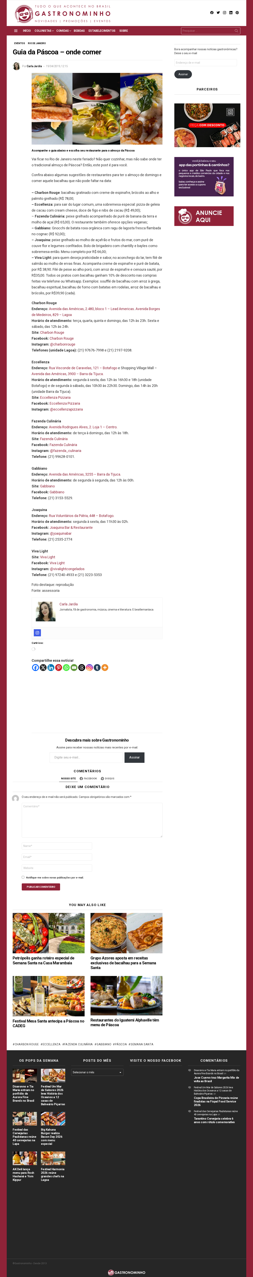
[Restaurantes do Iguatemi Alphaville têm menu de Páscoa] (126, 995)
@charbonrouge (62, 344)
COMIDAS (62, 30)
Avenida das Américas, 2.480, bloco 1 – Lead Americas (91, 309)
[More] (104, 667)
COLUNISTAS (43, 30)
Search (236, 31)
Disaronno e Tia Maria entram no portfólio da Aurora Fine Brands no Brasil (23, 1093)
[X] (43, 667)
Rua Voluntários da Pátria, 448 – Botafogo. (81, 516)
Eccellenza (52, 1044)
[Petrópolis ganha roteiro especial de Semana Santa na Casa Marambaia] (49, 933)
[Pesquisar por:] (210, 30)
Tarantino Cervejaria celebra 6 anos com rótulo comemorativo (214, 1120)
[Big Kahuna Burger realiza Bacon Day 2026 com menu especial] (53, 1119)
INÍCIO (27, 30)
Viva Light (47, 557)
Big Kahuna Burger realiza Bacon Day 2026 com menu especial (51, 1137)
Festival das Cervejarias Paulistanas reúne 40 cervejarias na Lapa (24, 1137)
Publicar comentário (41, 886)
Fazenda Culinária (54, 439)
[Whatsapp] (66, 667)
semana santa (142, 1044)
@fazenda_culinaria (65, 451)
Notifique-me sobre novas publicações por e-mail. (55, 877)
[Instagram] (37, 632)
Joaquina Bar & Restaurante (71, 527)
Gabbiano (47, 486)
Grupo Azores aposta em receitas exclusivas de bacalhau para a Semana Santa (123, 963)
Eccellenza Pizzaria (55, 397)
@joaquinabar (61, 533)
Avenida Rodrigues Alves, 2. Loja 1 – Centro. (83, 427)
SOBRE (123, 30)
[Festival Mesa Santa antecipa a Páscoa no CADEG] (49, 996)
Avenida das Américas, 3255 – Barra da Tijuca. (85, 474)
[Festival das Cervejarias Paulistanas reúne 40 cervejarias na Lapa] (25, 1119)
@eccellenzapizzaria (66, 409)
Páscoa (121, 1044)
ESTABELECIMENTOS (102, 30)
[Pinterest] (58, 667)
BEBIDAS (79, 30)
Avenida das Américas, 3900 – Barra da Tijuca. (68, 374)
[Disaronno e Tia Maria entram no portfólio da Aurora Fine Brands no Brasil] (25, 1075)
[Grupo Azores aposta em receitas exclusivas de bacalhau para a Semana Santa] (126, 933)
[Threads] (81, 667)
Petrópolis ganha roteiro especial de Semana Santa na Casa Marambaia (43, 960)
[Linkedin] (50, 667)
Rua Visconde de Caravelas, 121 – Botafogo (83, 368)
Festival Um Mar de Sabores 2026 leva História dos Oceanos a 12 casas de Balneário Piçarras (53, 1095)
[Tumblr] (97, 667)
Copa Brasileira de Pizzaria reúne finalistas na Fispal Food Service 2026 (216, 1101)
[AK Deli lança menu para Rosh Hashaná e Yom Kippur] (25, 1158)
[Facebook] (35, 667)
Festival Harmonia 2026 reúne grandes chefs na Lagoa (52, 1174)
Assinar (134, 757)
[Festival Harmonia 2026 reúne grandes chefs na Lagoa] (53, 1158)
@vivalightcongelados (67, 569)
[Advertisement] (97, 699)
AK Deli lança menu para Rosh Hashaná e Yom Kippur (23, 1174)
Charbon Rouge (52, 332)
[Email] (74, 667)
